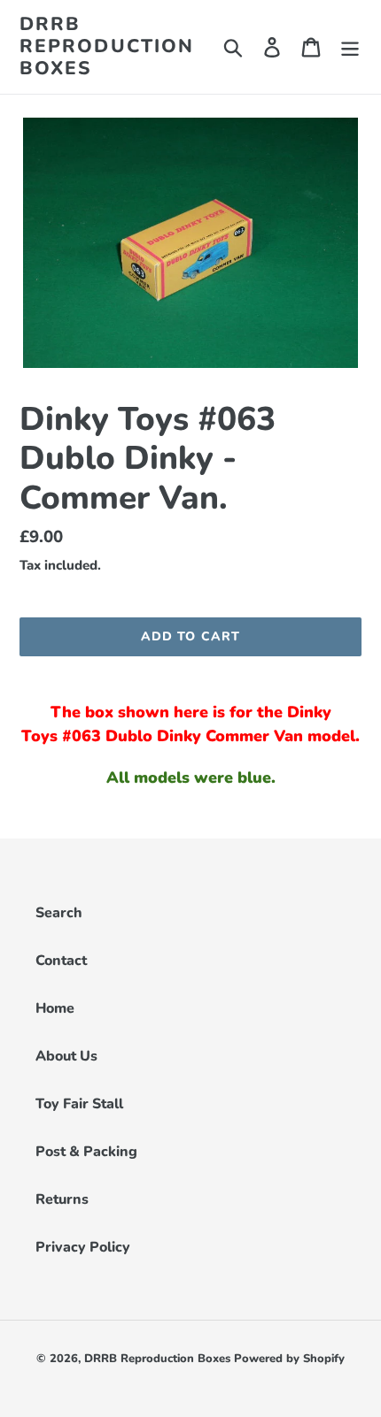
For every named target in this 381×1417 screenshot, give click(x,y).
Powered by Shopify (289, 1359)
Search (58, 913)
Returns (62, 1199)
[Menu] (349, 46)
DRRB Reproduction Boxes (106, 46)
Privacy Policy (82, 1247)
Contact (61, 960)
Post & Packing (86, 1151)
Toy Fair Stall (79, 1104)
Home (54, 1008)
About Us (66, 1056)
